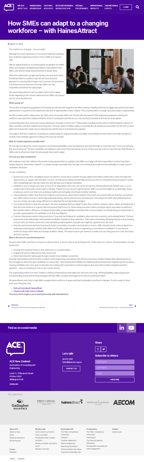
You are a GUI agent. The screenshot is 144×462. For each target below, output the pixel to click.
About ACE (14, 429)
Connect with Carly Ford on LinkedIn (28, 291)
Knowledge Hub (67, 429)
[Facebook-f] (97, 349)
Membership (40, 429)
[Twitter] (103, 349)
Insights (115, 429)
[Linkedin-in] (122, 328)
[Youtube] (131, 328)
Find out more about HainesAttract (28, 288)
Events (12, 449)
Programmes (92, 429)
